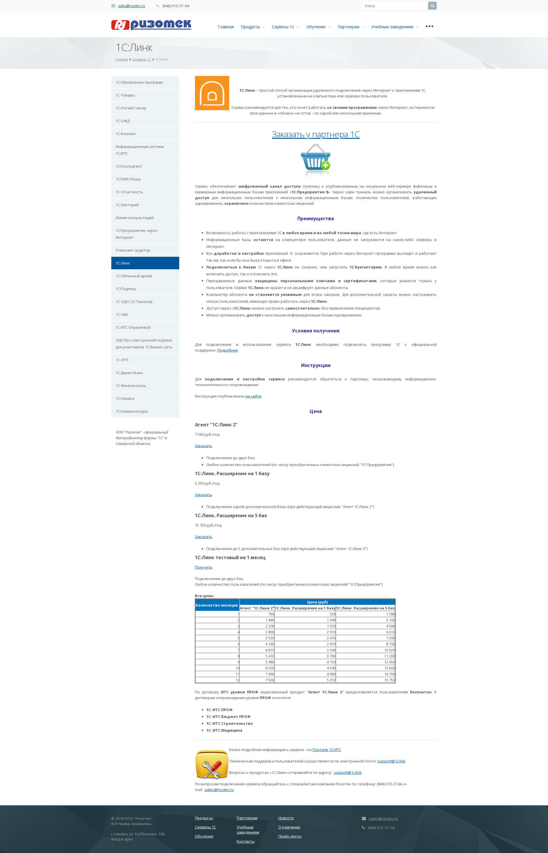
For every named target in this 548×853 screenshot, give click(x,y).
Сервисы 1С (284, 26)
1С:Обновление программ (139, 82)
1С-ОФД (123, 120)
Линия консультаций (135, 217)
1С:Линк (123, 263)
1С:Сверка (125, 398)
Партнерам (350, 26)
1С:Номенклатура (132, 411)
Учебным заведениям (393, 26)
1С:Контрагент (129, 166)
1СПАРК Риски (128, 179)
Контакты (246, 841)
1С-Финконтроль (131, 385)
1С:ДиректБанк (129, 372)
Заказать (203, 445)
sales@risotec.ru (131, 5)
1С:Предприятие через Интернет (137, 234)
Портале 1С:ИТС (327, 749)
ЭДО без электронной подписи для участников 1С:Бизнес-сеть (144, 344)
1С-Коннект (126, 133)
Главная (226, 26)
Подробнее (227, 350)
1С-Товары (125, 95)
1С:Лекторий (127, 204)
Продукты (251, 26)
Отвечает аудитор (133, 250)
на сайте (253, 396)
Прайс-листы (289, 836)
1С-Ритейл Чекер (131, 108)
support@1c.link (391, 761)
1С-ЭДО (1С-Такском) (134, 301)
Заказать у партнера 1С (316, 134)
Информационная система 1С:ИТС (140, 150)
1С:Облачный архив (134, 275)
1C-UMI (122, 314)
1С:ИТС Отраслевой (133, 327)
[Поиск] (432, 6)
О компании (289, 827)
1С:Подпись (126, 288)
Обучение (317, 26)
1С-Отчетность (129, 191)
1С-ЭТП (122, 359)
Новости (286, 817)
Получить (204, 567)
